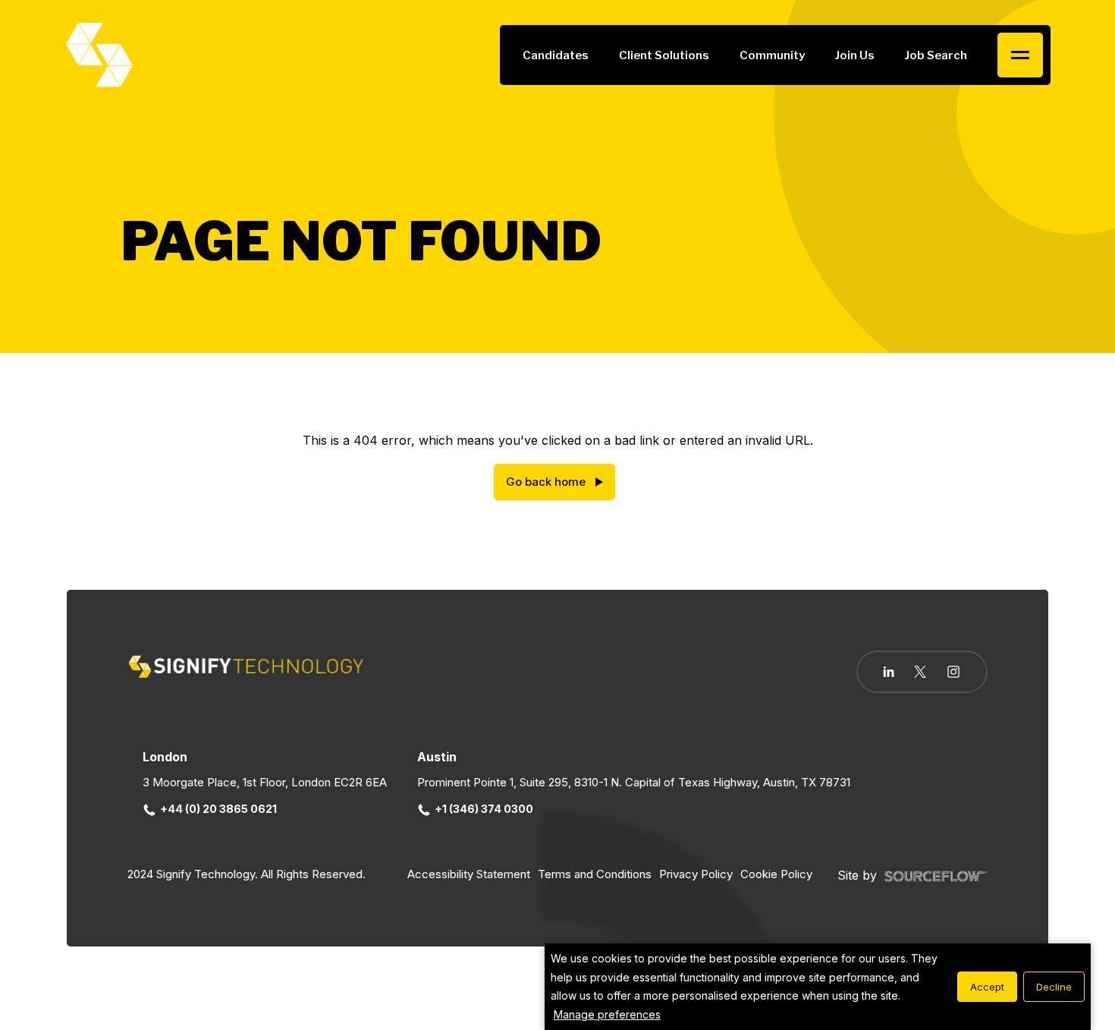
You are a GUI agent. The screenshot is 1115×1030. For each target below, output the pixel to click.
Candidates (556, 55)
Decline (1054, 987)
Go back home (546, 481)
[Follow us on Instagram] (953, 673)
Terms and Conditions (595, 874)
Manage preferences (607, 1014)
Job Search (936, 55)
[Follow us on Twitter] (920, 671)
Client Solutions (664, 55)
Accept (987, 987)
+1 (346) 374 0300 (484, 808)
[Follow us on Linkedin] (888, 671)
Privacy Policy (696, 874)
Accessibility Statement (468, 874)
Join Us (855, 55)
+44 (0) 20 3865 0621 (218, 808)
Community (772, 55)
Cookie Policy (776, 874)
